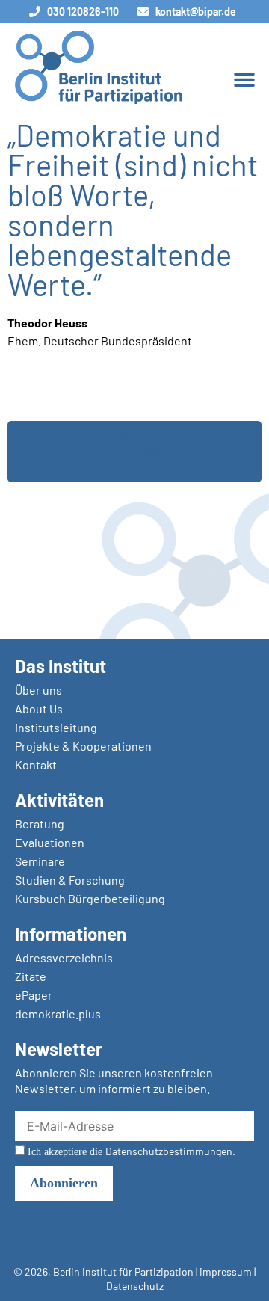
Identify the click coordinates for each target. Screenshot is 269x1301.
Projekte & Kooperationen (83, 746)
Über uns (38, 690)
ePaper (33, 995)
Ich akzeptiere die (130, 1151)
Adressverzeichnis (64, 957)
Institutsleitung (56, 727)
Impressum (226, 1271)
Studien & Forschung (70, 880)
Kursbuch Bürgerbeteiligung (90, 898)
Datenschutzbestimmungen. (170, 1151)
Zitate (30, 976)
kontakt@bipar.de (195, 11)
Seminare (40, 861)
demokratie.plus (58, 1013)
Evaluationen (49, 842)
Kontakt (36, 764)
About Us (39, 708)
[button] (244, 79)
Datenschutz (135, 1285)
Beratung (39, 823)
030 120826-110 (83, 11)
